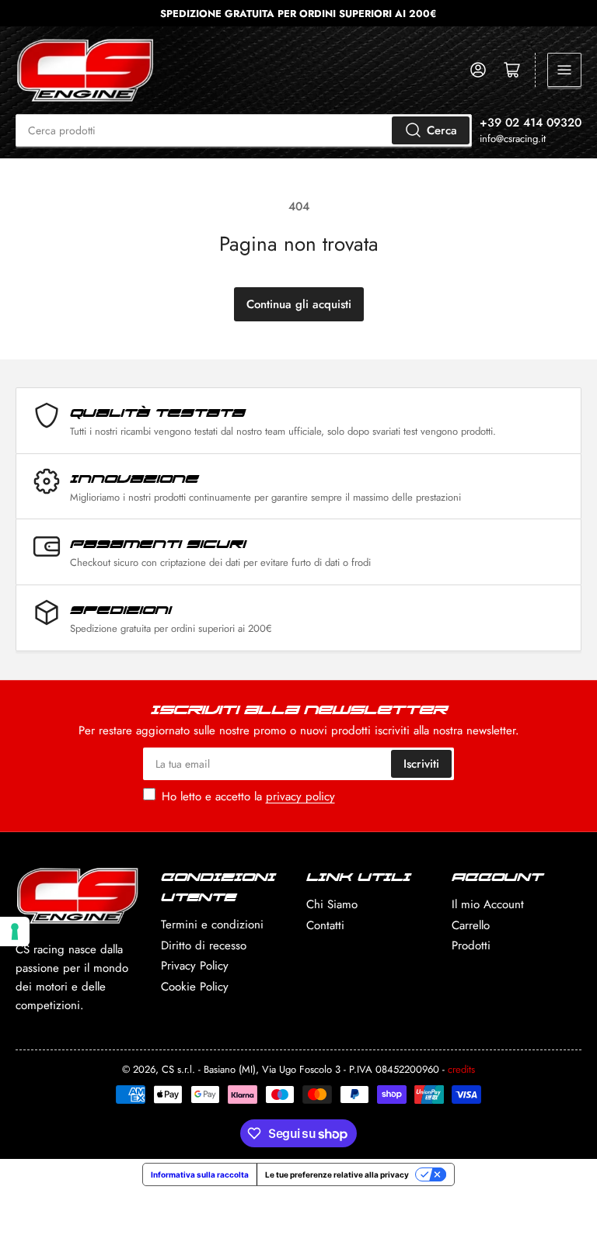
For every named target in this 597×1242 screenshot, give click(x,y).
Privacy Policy (195, 965)
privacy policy (300, 796)
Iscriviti (421, 763)
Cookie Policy (195, 986)
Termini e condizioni (212, 924)
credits (461, 1069)
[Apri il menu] (564, 70)
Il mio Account (488, 904)
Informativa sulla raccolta (200, 1174)
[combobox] (244, 130)
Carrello (471, 925)
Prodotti (471, 945)
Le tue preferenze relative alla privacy (337, 1174)
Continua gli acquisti (298, 304)
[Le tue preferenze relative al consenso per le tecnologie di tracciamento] (15, 931)
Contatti (325, 925)
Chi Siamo (332, 904)
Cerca (442, 130)
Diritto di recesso (203, 945)
